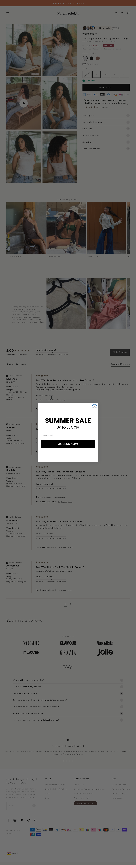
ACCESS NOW (68, 444)
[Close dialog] (94, 406)
